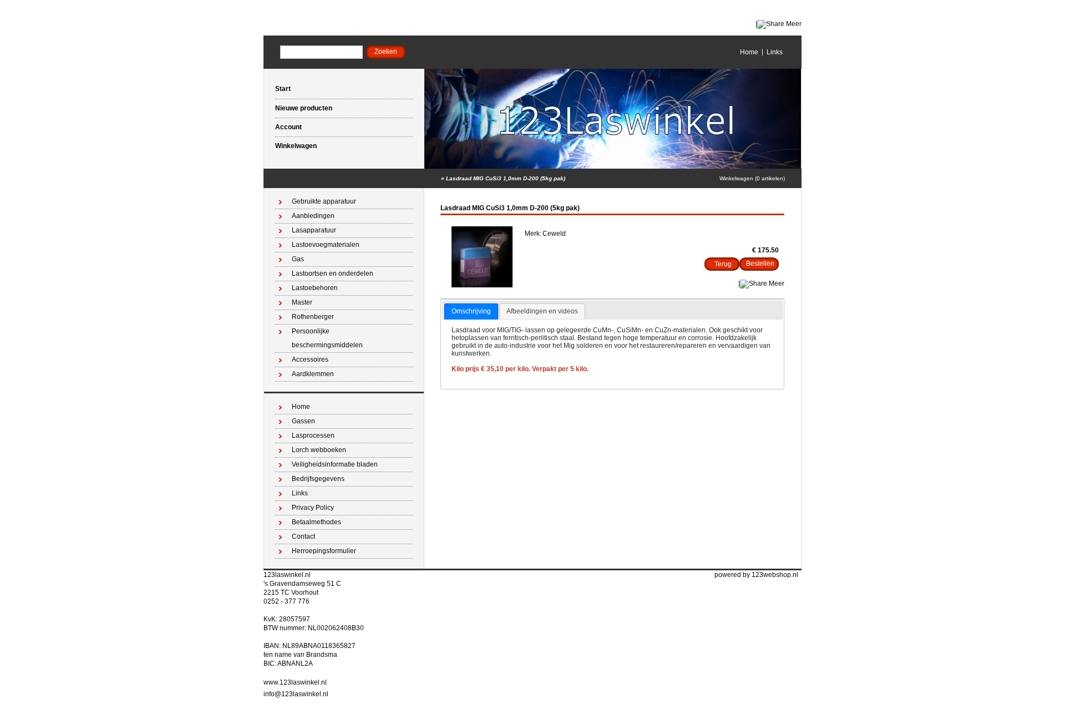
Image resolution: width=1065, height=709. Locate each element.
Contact (303, 536)
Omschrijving (471, 311)
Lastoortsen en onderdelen (332, 273)
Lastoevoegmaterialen (325, 245)
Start (283, 89)
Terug (723, 264)
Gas (298, 259)
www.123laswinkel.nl (295, 682)
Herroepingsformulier (324, 551)
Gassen (303, 421)
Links (775, 52)
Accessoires (310, 359)
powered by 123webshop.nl (756, 575)
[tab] (471, 311)
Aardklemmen (313, 374)
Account (288, 127)
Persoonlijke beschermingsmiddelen (327, 338)
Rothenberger (313, 317)
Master (302, 302)
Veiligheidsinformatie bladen (335, 464)
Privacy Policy (313, 508)
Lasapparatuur (314, 230)
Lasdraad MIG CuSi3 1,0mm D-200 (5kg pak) (505, 178)
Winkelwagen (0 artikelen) (752, 178)
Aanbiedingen (313, 216)
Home (749, 52)
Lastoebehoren (315, 288)
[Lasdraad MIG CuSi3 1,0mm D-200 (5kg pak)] (482, 285)
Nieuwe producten (303, 108)
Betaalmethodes (316, 522)
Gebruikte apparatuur (324, 201)
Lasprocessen (313, 435)
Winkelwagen (296, 146)
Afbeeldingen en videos (542, 311)
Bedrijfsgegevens (318, 479)
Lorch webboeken (319, 450)
